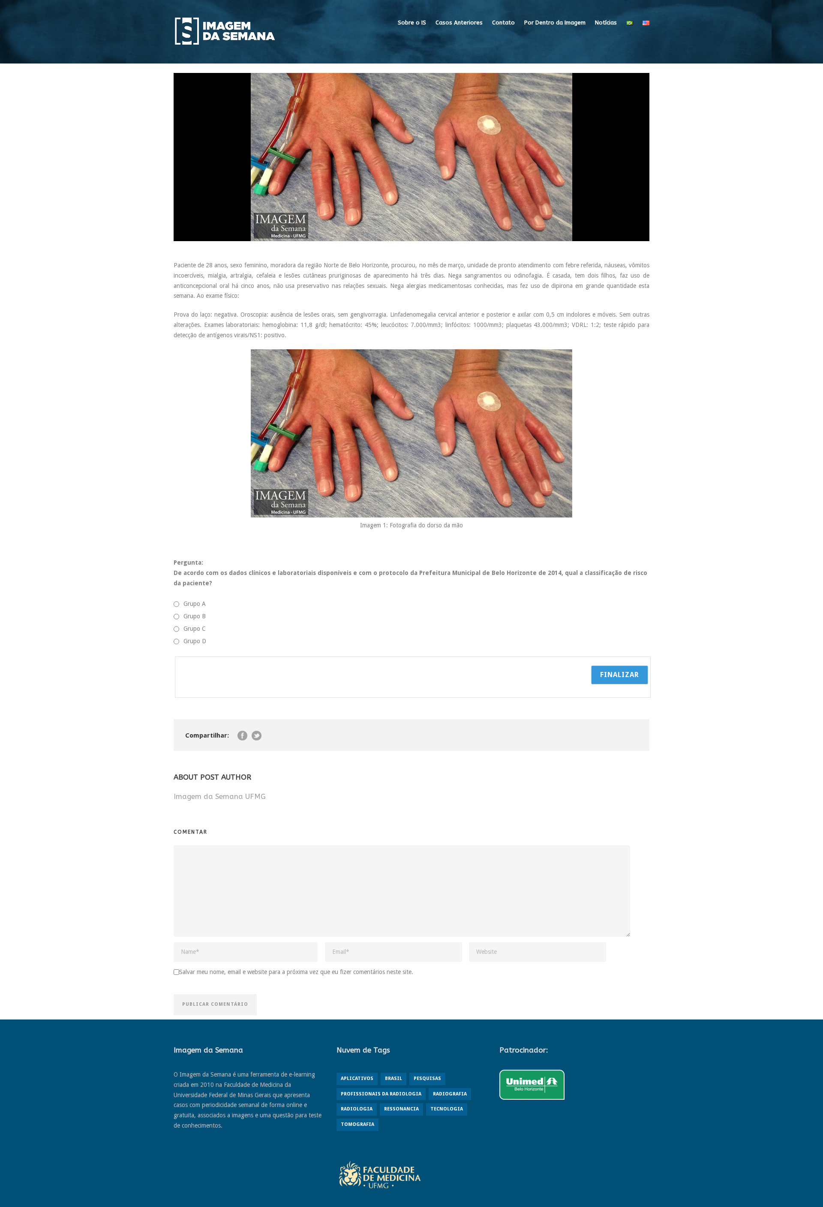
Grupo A (194, 603)
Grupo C (194, 628)
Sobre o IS (412, 22)
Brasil (393, 1078)
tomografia (357, 1124)
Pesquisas (427, 1078)
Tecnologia (446, 1109)
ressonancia (401, 1109)
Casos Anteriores (459, 22)
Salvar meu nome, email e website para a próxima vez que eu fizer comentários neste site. (296, 971)
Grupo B (194, 616)
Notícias (606, 22)
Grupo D (194, 641)
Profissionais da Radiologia (381, 1094)
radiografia (450, 1094)
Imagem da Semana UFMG (220, 796)
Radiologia (356, 1109)
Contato (503, 22)
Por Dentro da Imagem (555, 22)
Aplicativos (357, 1078)
